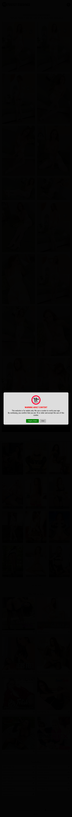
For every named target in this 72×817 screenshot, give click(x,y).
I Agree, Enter (32, 421)
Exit (43, 421)
